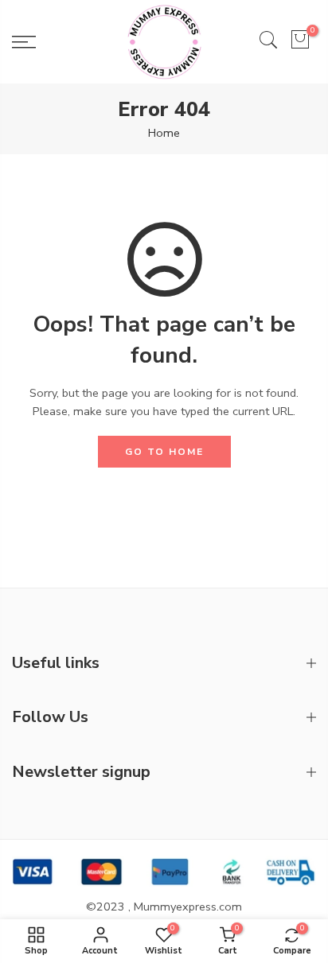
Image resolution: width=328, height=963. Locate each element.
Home (164, 133)
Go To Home (164, 451)
